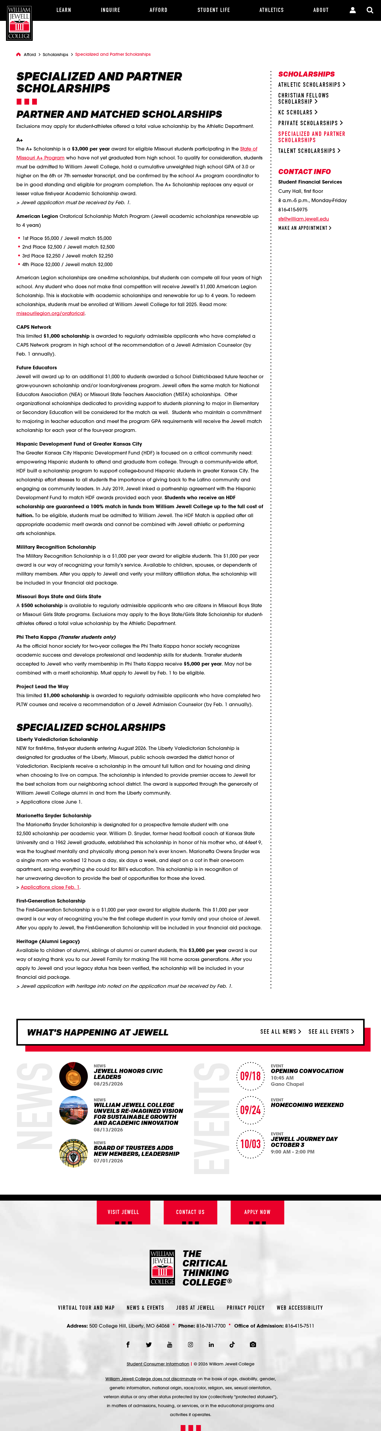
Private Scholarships (309, 123)
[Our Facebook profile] (128, 1345)
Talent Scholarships (308, 151)
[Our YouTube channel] (170, 1345)
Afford (30, 54)
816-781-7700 (211, 1326)
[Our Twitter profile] (149, 1345)
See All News (279, 1032)
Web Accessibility (300, 1308)
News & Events (145, 1308)
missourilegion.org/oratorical (50, 313)
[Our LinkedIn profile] (211, 1345)
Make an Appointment (303, 228)
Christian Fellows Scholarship (303, 99)
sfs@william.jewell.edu (303, 218)
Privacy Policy (246, 1308)
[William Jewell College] (19, 20)
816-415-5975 (292, 209)
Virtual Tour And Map (86, 1308)
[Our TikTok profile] (232, 1345)
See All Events (330, 1032)
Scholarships (55, 54)
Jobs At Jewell (195, 1308)
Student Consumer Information (158, 1364)
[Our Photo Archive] (253, 1345)
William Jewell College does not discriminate (150, 1379)
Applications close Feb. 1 (50, 887)
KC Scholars (296, 113)
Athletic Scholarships (310, 85)
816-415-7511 (299, 1326)
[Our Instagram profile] (190, 1345)
